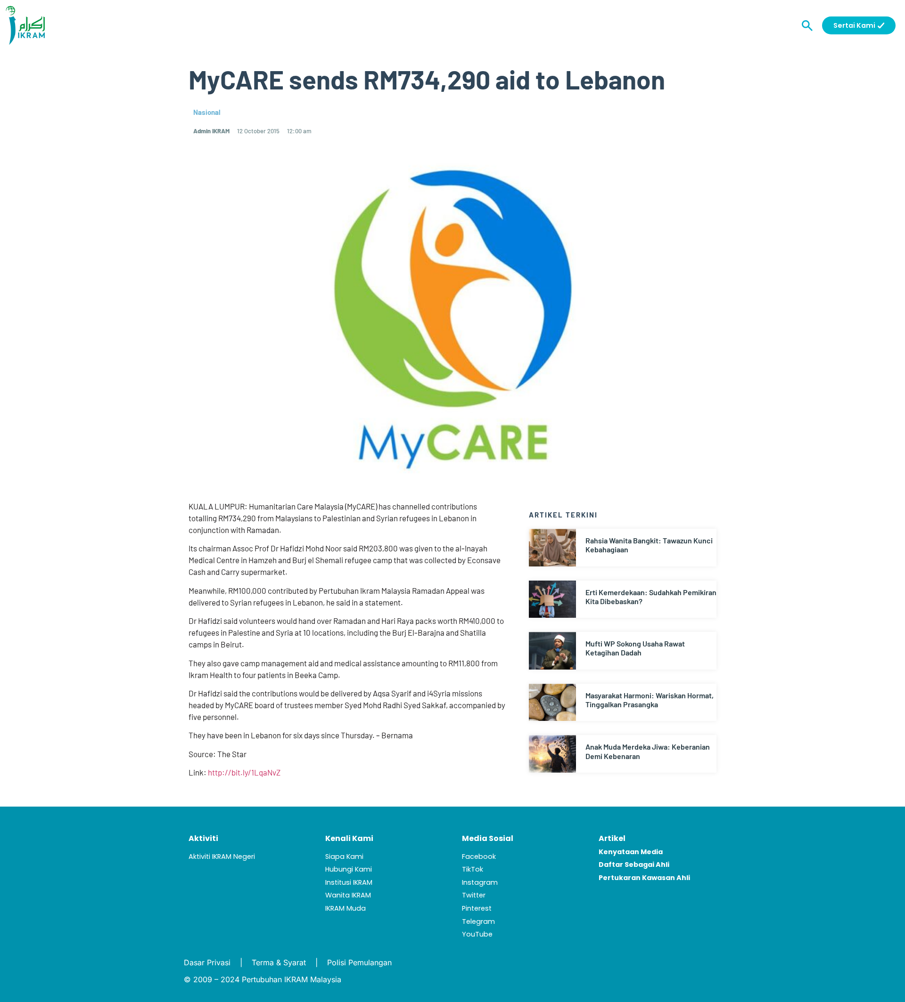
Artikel (612, 838)
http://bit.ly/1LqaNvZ (244, 772)
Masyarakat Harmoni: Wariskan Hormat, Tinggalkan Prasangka (649, 700)
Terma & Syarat (279, 962)
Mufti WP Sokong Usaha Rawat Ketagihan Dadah (635, 648)
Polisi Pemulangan (359, 962)
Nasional (207, 112)
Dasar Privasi (207, 962)
